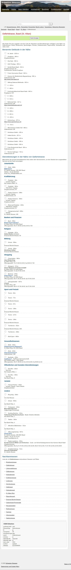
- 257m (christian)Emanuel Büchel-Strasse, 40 (12, 234)
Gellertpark (9, 487)
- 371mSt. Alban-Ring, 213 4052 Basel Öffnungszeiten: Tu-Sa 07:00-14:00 (15, 268)
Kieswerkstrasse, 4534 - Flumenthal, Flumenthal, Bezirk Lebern (25, 27)
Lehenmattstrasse (11, 468)
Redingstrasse (10, 509)
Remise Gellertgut (13, 152)
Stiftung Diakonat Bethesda (15, 82)
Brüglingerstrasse (11, 462)
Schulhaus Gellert (13, 132)
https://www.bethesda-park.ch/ (13, 105)
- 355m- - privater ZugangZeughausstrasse (13, 200)
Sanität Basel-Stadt (13, 67)
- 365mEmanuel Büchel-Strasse (11, 250)
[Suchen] (51, 24)
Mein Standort (23, 9)
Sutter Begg (8, 275)
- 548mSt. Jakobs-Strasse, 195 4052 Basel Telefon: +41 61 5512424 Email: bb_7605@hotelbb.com (14, 170)
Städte (13, 9)
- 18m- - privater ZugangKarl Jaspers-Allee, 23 (10, 181)
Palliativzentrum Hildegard (12, 346)
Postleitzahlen (56, 9)
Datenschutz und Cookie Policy (10, 566)
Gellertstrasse (10, 465)
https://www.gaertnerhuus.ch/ (12, 121)
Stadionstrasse (10, 518)
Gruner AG (7, 433)
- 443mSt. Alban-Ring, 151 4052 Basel (13, 346)
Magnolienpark (10, 496)
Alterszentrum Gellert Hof (15, 127)
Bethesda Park (12, 102)
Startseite (5, 9)
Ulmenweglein (10, 515)
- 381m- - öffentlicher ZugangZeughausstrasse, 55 (11, 188)
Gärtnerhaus (11, 120)
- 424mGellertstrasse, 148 (10, 352)
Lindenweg (9, 481)
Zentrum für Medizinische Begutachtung (19, 76)
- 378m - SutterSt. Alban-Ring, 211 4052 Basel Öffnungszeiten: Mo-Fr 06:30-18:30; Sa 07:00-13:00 (19, 276)
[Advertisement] (34, 17)
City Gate (10, 61)
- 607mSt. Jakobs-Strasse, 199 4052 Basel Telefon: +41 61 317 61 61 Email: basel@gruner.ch (14, 435)
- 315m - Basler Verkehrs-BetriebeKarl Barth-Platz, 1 (22, 414)
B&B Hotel (7, 168)
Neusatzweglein (10, 505)
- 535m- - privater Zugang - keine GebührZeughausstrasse (14, 386)
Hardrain (8, 512)
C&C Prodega (12, 64)
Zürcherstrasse (10, 484)
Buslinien (45, 9)
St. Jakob (10, 53)
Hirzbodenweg (10, 474)
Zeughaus (10, 56)
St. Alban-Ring (10, 493)
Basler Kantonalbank (10, 222)
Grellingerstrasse (11, 477)
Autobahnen (35, 9)
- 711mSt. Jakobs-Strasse (13, 450)
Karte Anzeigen (34, 38)
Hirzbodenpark (10, 490)
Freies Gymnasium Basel (15, 73)
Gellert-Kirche (12, 135)
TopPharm (7, 359)
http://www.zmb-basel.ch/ (11, 79)
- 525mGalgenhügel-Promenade (12, 408)
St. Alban (23, 29)
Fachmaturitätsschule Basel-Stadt (17, 91)
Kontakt (66, 9)
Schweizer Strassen (11, 563)
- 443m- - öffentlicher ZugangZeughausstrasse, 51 (14, 206)
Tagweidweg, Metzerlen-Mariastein (55, 27)
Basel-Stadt (11, 29)
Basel (17, 29)
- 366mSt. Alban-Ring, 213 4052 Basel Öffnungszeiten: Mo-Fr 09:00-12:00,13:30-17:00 (18, 223)
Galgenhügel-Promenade (13, 502)
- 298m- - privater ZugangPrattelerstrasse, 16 (13, 194)
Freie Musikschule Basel (15, 147)
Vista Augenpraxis (10, 352)
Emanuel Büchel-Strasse (13, 499)
